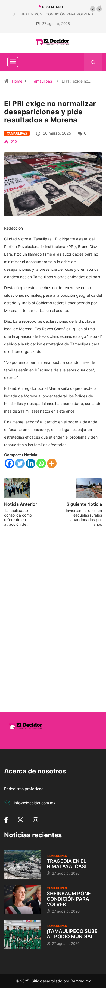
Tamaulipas (42, 81)
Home (17, 81)
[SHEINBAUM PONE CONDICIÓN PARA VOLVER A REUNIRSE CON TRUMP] (22, 899)
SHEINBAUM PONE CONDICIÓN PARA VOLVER (69, 899)
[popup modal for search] (93, 62)
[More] (52, 463)
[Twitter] (20, 463)
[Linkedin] (30, 463)
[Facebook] (9, 463)
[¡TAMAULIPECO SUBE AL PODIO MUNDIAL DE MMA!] (22, 934)
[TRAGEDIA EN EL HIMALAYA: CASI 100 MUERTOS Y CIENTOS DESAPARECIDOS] (22, 864)
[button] (92, 9)
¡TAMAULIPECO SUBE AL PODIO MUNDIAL (72, 933)
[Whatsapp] (41, 463)
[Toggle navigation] (12, 62)
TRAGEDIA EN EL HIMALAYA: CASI (66, 863)
